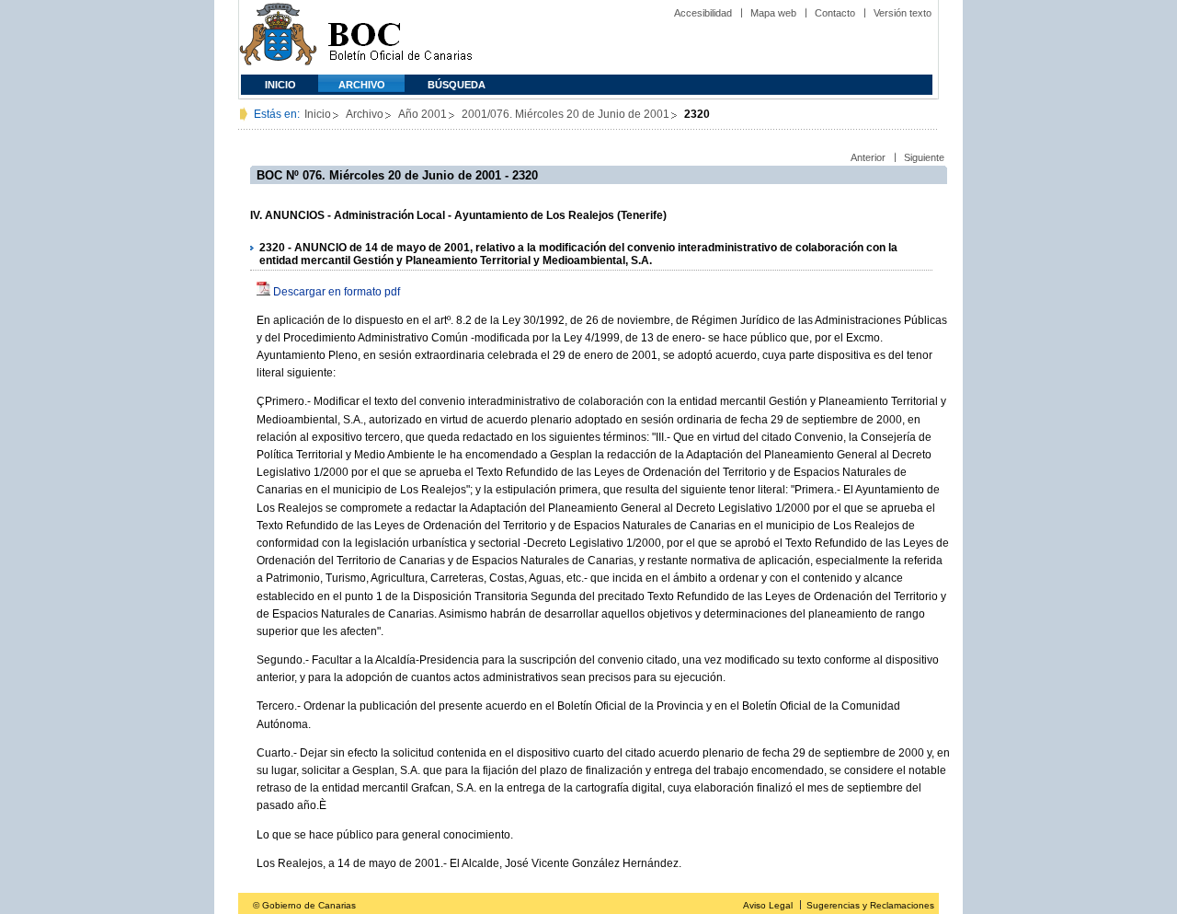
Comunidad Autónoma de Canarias (278, 37)
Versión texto (902, 12)
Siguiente (924, 157)
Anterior (868, 157)
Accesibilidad (703, 12)
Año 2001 (422, 114)
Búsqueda (457, 84)
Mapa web (773, 12)
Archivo (361, 84)
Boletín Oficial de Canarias (400, 37)
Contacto (835, 12)
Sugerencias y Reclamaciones (870, 905)
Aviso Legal (768, 905)
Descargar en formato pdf (336, 291)
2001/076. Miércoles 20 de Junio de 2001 (565, 114)
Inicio (280, 84)
